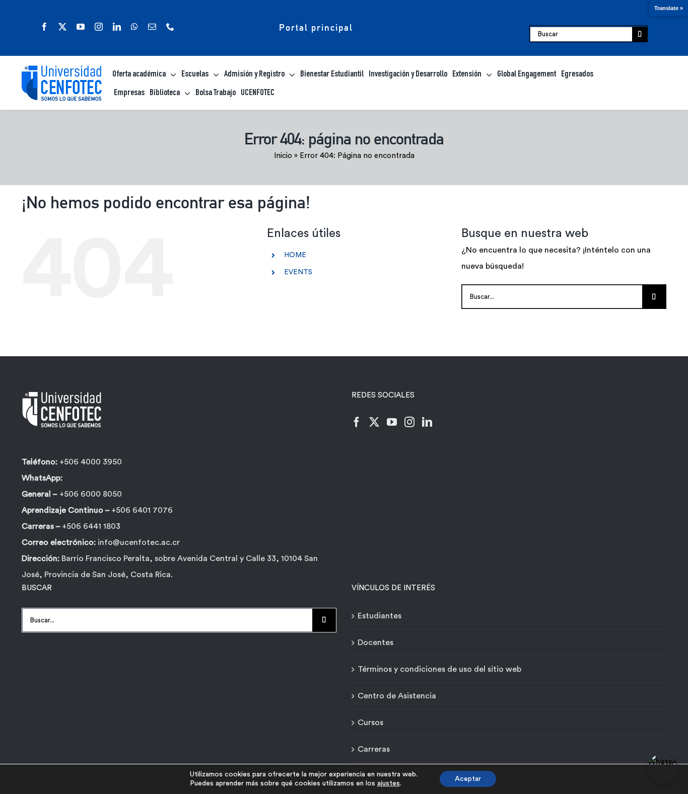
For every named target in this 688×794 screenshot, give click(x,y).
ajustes (388, 783)
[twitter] (62, 27)
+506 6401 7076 (142, 510)
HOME (295, 255)
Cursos (370, 723)
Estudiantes (379, 616)
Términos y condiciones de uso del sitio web (439, 669)
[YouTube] (392, 422)
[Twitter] (374, 422)
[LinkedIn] (427, 422)
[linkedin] (117, 27)
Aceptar (468, 778)
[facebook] (44, 27)
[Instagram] (409, 422)
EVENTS (298, 272)
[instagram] (99, 27)
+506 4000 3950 (90, 462)
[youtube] (81, 27)
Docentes (375, 643)
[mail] (152, 27)
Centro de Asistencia (397, 696)
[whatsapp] (134, 27)
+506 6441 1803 (91, 526)
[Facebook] (357, 422)
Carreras (374, 749)
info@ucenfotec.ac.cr (139, 542)
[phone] (170, 27)
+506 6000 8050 (90, 494)
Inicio (283, 156)
